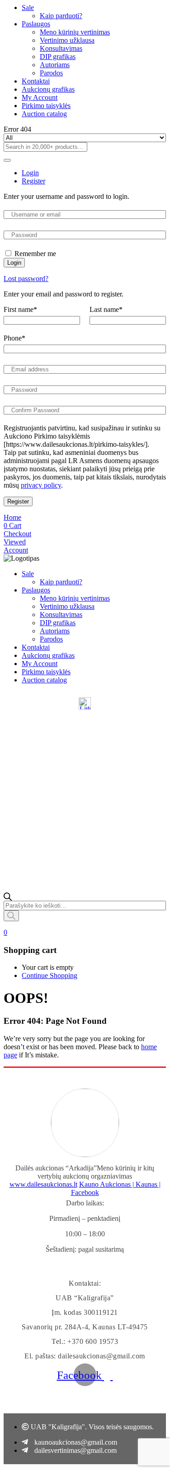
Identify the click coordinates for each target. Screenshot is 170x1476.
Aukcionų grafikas (48, 89)
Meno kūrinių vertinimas (75, 32)
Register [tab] (33, 181)
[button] (5, 932)
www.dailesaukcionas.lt (43, 1184)
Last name (106, 309)
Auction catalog (44, 114)
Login (14, 262)
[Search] (11, 915)
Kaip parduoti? (61, 16)
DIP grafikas (58, 56)
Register (18, 501)
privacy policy (41, 485)
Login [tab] (30, 173)
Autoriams (55, 65)
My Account (39, 97)
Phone (14, 338)
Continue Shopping (49, 975)
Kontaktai (36, 81)
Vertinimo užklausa (67, 40)
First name (20, 309)
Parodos (51, 73)
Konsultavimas (61, 48)
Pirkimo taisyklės (46, 105)
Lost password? (26, 278)
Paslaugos (36, 24)
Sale (28, 7)
